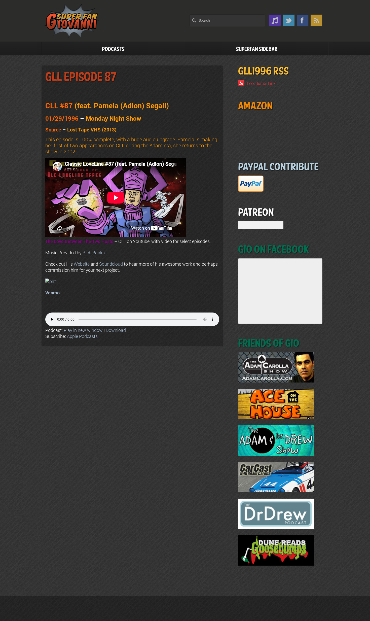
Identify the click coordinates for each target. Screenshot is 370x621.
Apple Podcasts (82, 336)
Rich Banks (94, 253)
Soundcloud (111, 264)
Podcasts (113, 49)
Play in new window (83, 330)
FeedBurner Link (261, 83)
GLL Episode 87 (81, 77)
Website (82, 264)
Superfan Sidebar (256, 49)
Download (116, 330)
